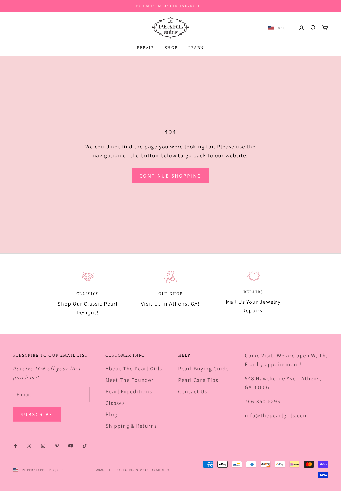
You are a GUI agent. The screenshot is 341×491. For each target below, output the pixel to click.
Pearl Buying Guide (203, 368)
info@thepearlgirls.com (276, 415)
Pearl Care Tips (198, 380)
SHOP (171, 47)
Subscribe (37, 414)
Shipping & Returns (131, 425)
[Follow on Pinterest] (57, 445)
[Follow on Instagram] (43, 445)
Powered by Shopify (152, 470)
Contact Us (192, 391)
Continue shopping (170, 175)
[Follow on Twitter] (29, 445)
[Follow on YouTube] (71, 445)
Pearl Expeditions (128, 391)
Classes (115, 402)
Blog (111, 414)
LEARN (196, 47)
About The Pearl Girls (133, 368)
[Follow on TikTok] (84, 445)
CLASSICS (87, 293)
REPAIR (145, 47)
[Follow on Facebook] (15, 445)
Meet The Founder (129, 380)
